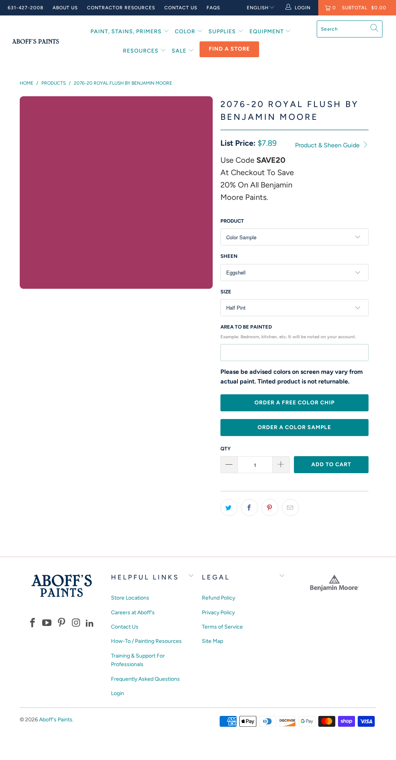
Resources (141, 51)
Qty (225, 449)
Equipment (267, 31)
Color (186, 31)
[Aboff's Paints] (35, 41)
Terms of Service (222, 627)
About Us (65, 7)
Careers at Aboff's (133, 612)
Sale (180, 51)
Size (225, 292)
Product (232, 221)
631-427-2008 (25, 7)
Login (117, 693)
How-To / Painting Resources (146, 641)
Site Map (212, 641)
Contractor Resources (121, 7)
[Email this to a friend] (290, 507)
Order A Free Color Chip (294, 402)
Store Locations (130, 598)
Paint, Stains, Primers (126, 31)
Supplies (222, 31)
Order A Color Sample (294, 427)
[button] (32, 623)
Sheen (228, 256)
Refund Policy (218, 598)
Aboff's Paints (55, 719)
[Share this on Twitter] (228, 507)
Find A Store (229, 49)
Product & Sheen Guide (328, 145)
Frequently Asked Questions (145, 679)
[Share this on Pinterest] (269, 507)
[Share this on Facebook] (249, 507)
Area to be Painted (288, 332)
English (258, 7)
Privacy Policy (218, 612)
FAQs (213, 7)
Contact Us (180, 7)
